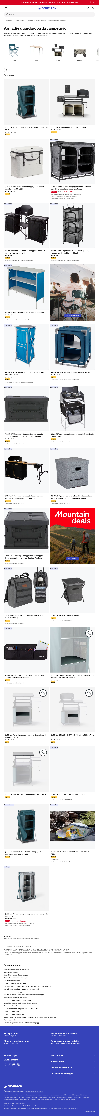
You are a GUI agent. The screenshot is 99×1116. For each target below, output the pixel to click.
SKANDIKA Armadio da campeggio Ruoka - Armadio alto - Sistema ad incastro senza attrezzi (71, 188)
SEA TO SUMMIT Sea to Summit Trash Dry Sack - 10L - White (71, 853)
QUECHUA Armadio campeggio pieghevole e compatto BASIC (26, 128)
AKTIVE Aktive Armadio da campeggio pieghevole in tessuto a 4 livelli (25, 373)
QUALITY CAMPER (18, 947)
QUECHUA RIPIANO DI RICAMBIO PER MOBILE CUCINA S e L (72, 736)
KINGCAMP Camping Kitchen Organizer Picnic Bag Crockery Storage (24, 616)
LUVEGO (36, 947)
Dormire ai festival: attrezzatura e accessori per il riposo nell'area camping (30, 1017)
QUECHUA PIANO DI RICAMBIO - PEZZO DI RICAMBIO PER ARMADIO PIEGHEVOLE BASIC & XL (72, 676)
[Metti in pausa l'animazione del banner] (90, 2)
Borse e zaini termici (11, 1006)
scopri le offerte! (72, 558)
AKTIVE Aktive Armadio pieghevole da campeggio (24, 312)
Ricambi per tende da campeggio (15, 997)
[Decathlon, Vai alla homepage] (47, 8)
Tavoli (36, 60)
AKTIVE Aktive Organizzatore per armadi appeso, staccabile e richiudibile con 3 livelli (70, 252)
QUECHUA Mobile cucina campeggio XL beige (68, 127)
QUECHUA (7, 947)
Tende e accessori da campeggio (15, 983)
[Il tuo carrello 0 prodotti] (92, 8)
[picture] (26, 102)
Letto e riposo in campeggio (13, 992)
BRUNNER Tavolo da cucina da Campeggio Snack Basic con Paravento (72, 435)
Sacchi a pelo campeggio (12, 980)
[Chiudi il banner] (93, 2)
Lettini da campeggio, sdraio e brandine (18, 1000)
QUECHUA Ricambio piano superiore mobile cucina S (25, 794)
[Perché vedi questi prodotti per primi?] (5, 75)
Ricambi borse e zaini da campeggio (16, 969)
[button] (80, 194)
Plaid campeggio (10, 1020)
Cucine (58, 60)
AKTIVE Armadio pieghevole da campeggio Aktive (70, 372)
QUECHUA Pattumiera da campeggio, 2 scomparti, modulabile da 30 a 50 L (25, 188)
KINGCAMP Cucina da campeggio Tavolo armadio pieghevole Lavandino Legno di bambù (24, 497)
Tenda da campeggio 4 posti (14, 1014)
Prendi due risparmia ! (72, 315)
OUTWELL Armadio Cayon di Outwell (65, 615)
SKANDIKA (28, 947)
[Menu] (6, 8)
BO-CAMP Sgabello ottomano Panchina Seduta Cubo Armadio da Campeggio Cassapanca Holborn (72, 497)
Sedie (15, 60)
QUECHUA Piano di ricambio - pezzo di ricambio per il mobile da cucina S (25, 736)
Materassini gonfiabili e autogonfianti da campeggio (22, 1023)
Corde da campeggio (11, 1011)
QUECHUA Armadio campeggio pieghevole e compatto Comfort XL (26, 915)
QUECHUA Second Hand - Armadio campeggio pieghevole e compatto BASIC (23, 853)
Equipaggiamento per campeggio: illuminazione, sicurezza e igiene (27, 986)
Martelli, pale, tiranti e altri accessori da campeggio (22, 989)
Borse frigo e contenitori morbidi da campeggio (20, 1003)
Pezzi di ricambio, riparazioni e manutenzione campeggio (24, 994)
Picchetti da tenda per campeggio (16, 978)
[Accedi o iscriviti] (88, 8)
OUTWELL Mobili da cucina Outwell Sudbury (68, 794)
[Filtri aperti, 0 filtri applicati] (6, 70)
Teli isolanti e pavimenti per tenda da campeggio (21, 1009)
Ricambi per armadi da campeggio (16, 975)
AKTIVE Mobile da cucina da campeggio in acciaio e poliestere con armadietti (25, 252)
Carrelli (79, 60)
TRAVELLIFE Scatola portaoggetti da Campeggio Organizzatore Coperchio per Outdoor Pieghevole (24, 435)
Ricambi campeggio (11, 972)
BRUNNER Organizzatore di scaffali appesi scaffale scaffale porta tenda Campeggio (25, 676)
